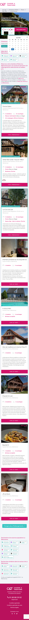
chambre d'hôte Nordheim (9, 161)
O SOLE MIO (6, 308)
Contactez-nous (14, 611)
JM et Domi (6, 494)
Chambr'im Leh (7, 396)
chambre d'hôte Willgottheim (10, 211)
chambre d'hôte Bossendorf (9, 108)
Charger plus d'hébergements (14, 526)
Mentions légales (14, 607)
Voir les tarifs (14, 284)
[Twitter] (17, 613)
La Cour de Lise (8, 209)
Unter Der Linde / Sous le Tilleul (13, 159)
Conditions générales (14, 603)
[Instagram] (12, 613)
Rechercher (21, 29)
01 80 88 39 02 (15, 597)
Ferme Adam (7, 106)
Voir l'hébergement (14, 134)
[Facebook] (14, 613)
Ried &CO (5, 445)
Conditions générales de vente (14, 605)
